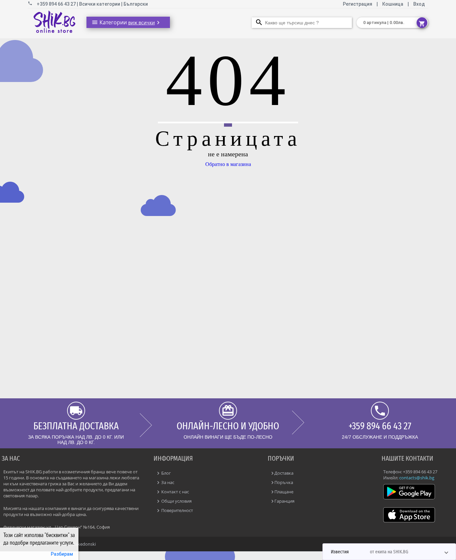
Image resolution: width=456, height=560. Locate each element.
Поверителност (176, 510)
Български (136, 4)
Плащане (283, 492)
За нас (167, 482)
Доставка (283, 473)
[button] (389, 552)
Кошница (392, 4)
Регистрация (358, 4)
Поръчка (283, 482)
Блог (165, 473)
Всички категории (100, 4)
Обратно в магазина (228, 164)
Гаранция (284, 501)
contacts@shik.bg (416, 478)
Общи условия (176, 501)
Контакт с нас (174, 492)
